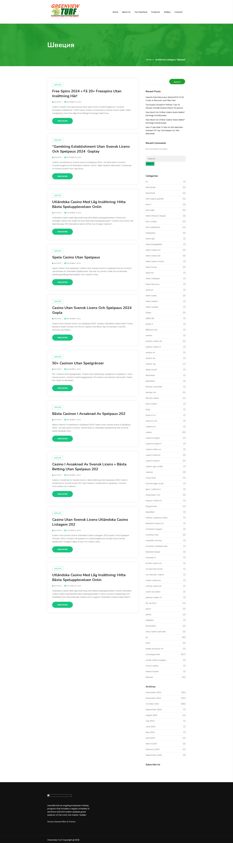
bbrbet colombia (154, 386)
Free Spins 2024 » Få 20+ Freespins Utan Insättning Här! (86, 94)
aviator (149, 335)
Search (177, 82)
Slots (148, 643)
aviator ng (150, 364)
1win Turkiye (151, 221)
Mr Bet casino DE (154, 563)
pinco (148, 608)
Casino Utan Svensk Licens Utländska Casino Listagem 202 (90, 522)
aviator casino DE (154, 341)
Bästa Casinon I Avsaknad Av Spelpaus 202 (88, 413)
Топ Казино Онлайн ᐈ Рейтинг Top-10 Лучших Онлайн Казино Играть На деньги (164, 106)
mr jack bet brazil (154, 569)
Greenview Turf (153, 495)
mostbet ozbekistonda (156, 546)
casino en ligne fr (154, 443)
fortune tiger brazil (154, 483)
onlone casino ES (154, 586)
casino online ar (153, 455)
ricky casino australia (156, 631)
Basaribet (150, 381)
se (147, 637)
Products (155, 12)
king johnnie (151, 506)
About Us (126, 12)
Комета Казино (152, 671)
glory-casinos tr (153, 489)
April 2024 (150, 738)
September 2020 (154, 755)
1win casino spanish (155, 198)
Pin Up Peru (151, 603)
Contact (179, 12)
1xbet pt (149, 290)
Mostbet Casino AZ (155, 523)
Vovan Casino (152, 665)
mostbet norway (154, 540)
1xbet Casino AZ (153, 250)
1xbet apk (150, 238)
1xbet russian (152, 301)
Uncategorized (153, 654)
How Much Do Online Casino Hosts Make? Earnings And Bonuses (165, 114)
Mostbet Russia (153, 551)
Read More (62, 121)
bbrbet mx (151, 392)
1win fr (148, 204)
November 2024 (153, 698)
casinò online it (153, 460)
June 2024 (150, 726)
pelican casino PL (154, 597)
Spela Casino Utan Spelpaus (76, 257)
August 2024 (151, 715)
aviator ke (150, 358)
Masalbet (150, 512)
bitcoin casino (152, 398)
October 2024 (152, 703)
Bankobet (150, 375)
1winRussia (150, 233)
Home (115, 12)
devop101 (57, 102)
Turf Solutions (140, 12)
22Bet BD (150, 318)
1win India (150, 210)
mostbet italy (152, 534)
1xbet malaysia (153, 278)
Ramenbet (151, 626)
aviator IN (150, 352)
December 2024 (153, 692)
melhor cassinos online (156, 517)
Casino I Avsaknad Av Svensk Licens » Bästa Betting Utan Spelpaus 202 (89, 467)
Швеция (57, 85)
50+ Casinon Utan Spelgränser (78, 363)
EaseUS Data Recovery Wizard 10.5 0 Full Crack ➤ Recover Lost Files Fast (165, 99)
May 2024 (150, 732)
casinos (149, 472)
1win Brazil (150, 193)
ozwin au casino (153, 591)
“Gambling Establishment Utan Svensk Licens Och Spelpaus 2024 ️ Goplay (91, 149)
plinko (148, 614)
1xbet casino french (155, 261)
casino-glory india (154, 466)
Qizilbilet (150, 620)
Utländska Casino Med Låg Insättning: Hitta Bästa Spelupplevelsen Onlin (89, 204)
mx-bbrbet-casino (155, 574)
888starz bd (151, 329)
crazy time (151, 477)
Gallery (167, 12)
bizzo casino (151, 403)
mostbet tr (151, 557)
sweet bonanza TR (154, 648)
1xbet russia (151, 295)
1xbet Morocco (153, 284)
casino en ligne (153, 438)
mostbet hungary (154, 529)
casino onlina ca (153, 449)
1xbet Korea (151, 267)
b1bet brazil (151, 369)
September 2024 (154, 709)
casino (149, 432)
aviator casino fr (153, 346)
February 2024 (153, 749)
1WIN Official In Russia (156, 215)
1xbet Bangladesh (154, 244)
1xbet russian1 (152, 307)
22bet (148, 312)
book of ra (150, 415)
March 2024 (151, 743)
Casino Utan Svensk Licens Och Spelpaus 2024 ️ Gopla (92, 310)
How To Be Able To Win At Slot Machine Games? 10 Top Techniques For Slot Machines (164, 130)
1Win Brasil (150, 187)
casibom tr (151, 426)
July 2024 (150, 721)
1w (147, 181)
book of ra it (151, 421)
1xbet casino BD (153, 255)
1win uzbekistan (153, 227)
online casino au (153, 580)
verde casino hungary (156, 660)
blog (148, 409)
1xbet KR (150, 272)
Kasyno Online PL (154, 500)
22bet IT (149, 324)
